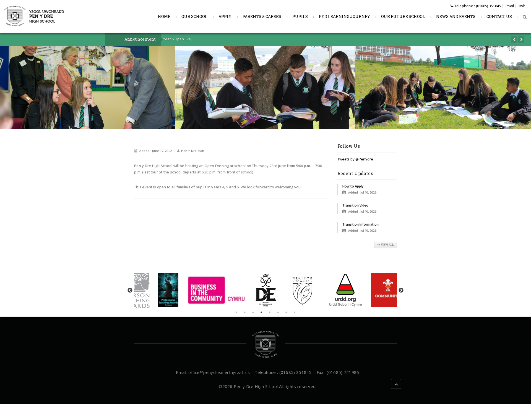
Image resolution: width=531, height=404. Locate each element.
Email (509, 5)
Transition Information (360, 224)
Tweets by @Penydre (355, 159)
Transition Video (355, 205)
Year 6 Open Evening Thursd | (188, 38)
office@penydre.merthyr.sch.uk (219, 372)
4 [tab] (261, 312)
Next (401, 290)
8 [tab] (294, 312)
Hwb (521, 5)
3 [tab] (253, 312)
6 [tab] (278, 312)
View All (387, 245)
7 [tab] (286, 312)
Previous (130, 290)
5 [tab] (269, 312)
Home (163, 16)
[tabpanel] (265, 290)
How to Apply (352, 186)
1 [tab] (236, 312)
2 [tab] (245, 312)
